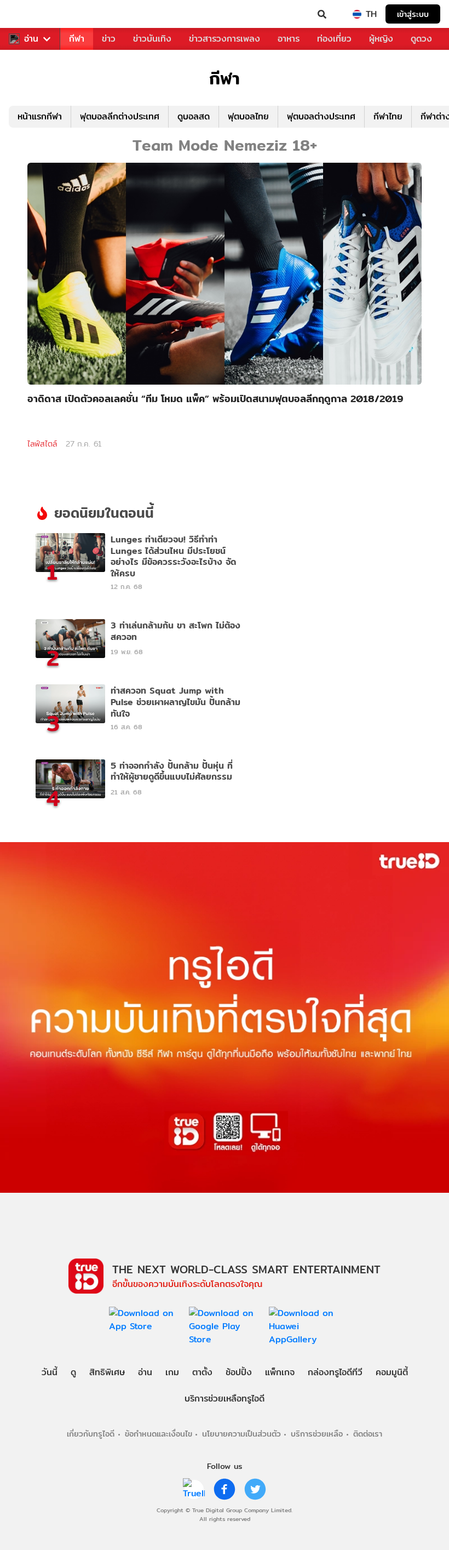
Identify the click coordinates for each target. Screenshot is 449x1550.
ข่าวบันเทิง (152, 38)
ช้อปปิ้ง (239, 1372)
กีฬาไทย (387, 116)
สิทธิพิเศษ (107, 1372)
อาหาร (289, 38)
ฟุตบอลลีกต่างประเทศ (119, 116)
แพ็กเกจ (280, 1372)
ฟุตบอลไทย (248, 116)
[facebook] (224, 1489)
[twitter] (255, 1489)
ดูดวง (421, 38)
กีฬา (76, 38)
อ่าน (31, 38)
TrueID (31, 14)
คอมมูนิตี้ (392, 1372)
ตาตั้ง (202, 1372)
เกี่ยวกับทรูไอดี (90, 1433)
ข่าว (109, 38)
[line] (194, 1489)
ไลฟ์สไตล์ (42, 444)
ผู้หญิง (381, 38)
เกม (172, 1372)
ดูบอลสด (193, 116)
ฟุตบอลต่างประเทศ (321, 116)
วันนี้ (49, 1372)
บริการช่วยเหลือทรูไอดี (224, 1398)
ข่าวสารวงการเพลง (224, 38)
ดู (73, 1372)
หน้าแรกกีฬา (40, 116)
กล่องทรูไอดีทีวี (335, 1372)
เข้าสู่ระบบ (413, 14)
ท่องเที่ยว (334, 38)
